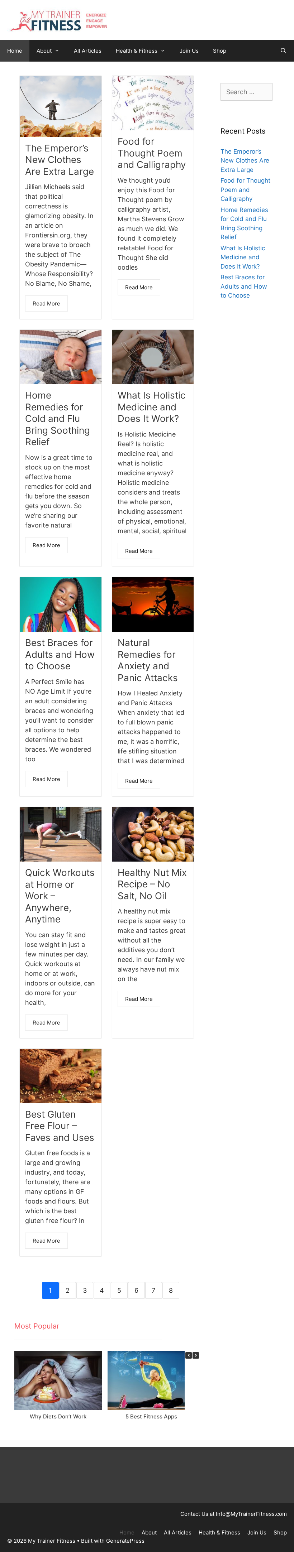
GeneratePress (125, 1540)
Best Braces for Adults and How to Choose (60, 654)
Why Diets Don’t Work (58, 1416)
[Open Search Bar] (283, 51)
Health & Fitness (136, 50)
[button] (196, 1355)
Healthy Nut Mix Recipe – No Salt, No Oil (152, 884)
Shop (219, 50)
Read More (46, 303)
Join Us (189, 50)
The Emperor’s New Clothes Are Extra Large (59, 160)
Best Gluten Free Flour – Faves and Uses (59, 1126)
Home (14, 50)
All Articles (87, 50)
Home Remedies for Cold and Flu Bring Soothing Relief (57, 418)
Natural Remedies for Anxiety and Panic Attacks (148, 660)
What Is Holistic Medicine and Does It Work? (152, 407)
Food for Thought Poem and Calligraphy (152, 153)
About (44, 50)
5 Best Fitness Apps (151, 1416)
